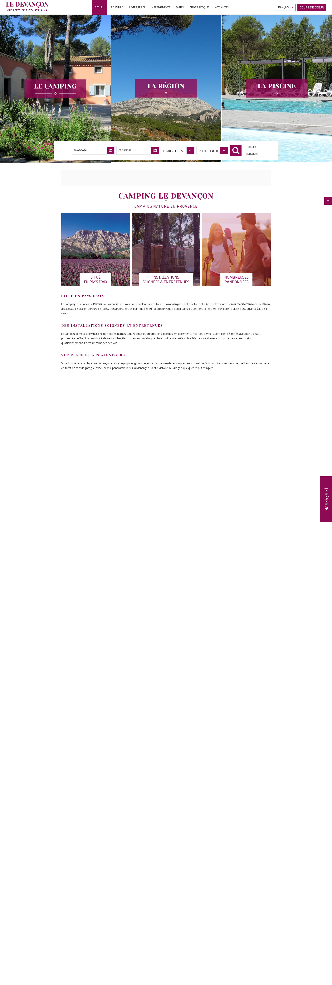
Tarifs (180, 7)
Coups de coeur (312, 7)
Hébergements (161, 7)
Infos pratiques (199, 7)
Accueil (99, 7)
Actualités (222, 7)
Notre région (137, 7)
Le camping (117, 7)
